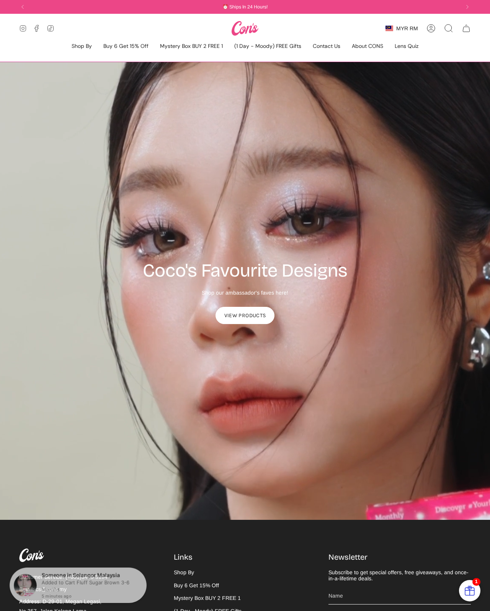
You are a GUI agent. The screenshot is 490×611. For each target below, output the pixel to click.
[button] (82, 46)
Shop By (184, 572)
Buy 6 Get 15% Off (196, 585)
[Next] (467, 6)
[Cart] (466, 28)
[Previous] (22, 6)
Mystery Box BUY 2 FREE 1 (207, 598)
